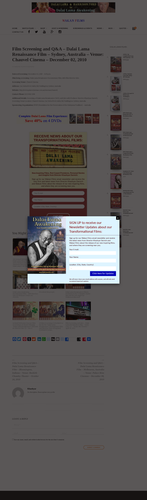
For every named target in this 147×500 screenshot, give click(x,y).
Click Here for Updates (103, 273)
